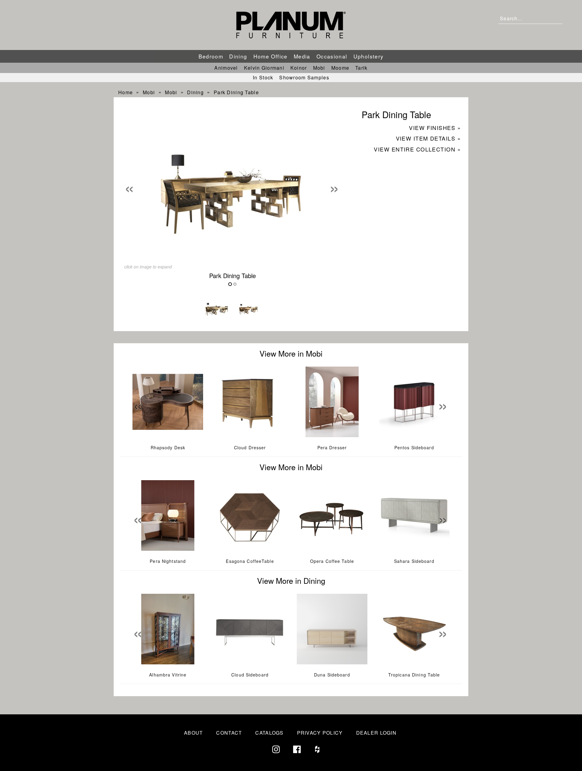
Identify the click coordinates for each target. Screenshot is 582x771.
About (193, 732)
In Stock (263, 77)
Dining (238, 56)
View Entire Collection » (417, 149)
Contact (229, 732)
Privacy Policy (320, 732)
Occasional (331, 56)
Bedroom (211, 56)
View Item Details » (428, 138)
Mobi (319, 67)
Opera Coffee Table (332, 561)
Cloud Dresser (250, 447)
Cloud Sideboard (250, 675)
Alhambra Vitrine (167, 675)
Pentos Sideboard (414, 447)
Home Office (270, 56)
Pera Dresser (332, 447)
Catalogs (269, 732)
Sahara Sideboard (414, 561)
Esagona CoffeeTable (250, 561)
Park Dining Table (236, 92)
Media (302, 56)
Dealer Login (376, 732)
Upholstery (368, 56)
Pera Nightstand (168, 561)
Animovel (226, 67)
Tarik (361, 67)
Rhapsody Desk (168, 447)
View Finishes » (435, 127)
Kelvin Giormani (264, 67)
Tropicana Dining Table (414, 675)
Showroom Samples (304, 77)
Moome (340, 67)
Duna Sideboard (332, 675)
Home (125, 92)
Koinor (298, 67)
